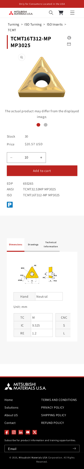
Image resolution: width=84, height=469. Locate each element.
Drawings (33, 244)
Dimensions (15, 244)
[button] (72, 13)
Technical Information (51, 244)
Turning (13, 24)
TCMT (12, 30)
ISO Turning (33, 24)
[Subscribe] (74, 448)
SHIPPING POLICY (53, 415)
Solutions (11, 407)
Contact (10, 423)
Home (8, 400)
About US (11, 415)
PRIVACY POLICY (52, 407)
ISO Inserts (55, 24)
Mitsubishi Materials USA (33, 457)
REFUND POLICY (52, 423)
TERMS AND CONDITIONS (59, 400)
